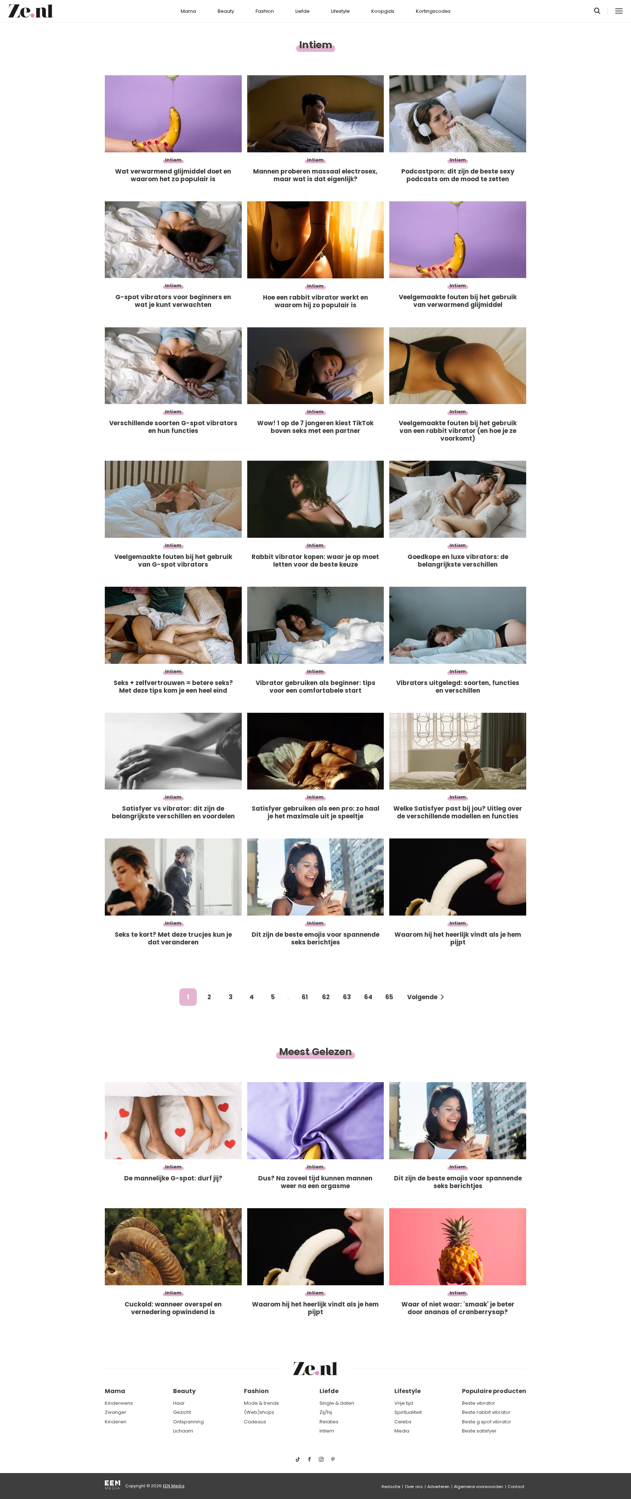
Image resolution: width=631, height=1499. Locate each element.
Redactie (391, 1487)
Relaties (329, 1421)
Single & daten (337, 1403)
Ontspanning (188, 1421)
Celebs (403, 1421)
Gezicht (182, 1412)
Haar (179, 1403)
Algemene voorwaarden (478, 1487)
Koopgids (382, 11)
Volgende (422, 997)
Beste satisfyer (479, 1430)
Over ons (414, 1487)
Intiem (327, 1430)
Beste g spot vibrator (486, 1421)
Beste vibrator (478, 1403)
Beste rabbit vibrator (486, 1412)
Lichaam (183, 1430)
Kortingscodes (433, 11)
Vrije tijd (403, 1403)
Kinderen (115, 1421)
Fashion (265, 11)
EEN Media (173, 1486)
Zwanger (115, 1412)
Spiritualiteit (408, 1412)
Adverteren (438, 1487)
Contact (516, 1487)
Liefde (302, 11)
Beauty (226, 11)
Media (401, 1430)
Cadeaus (255, 1421)
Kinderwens (119, 1403)
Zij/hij (326, 1412)
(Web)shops (259, 1412)
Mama (188, 11)
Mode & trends (261, 1403)
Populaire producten (494, 1391)
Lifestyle (340, 11)
